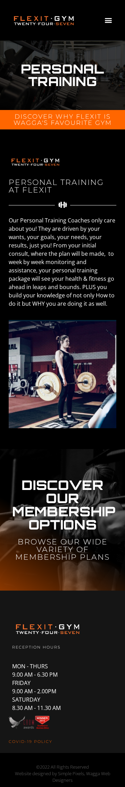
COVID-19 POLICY (30, 741)
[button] (108, 20)
